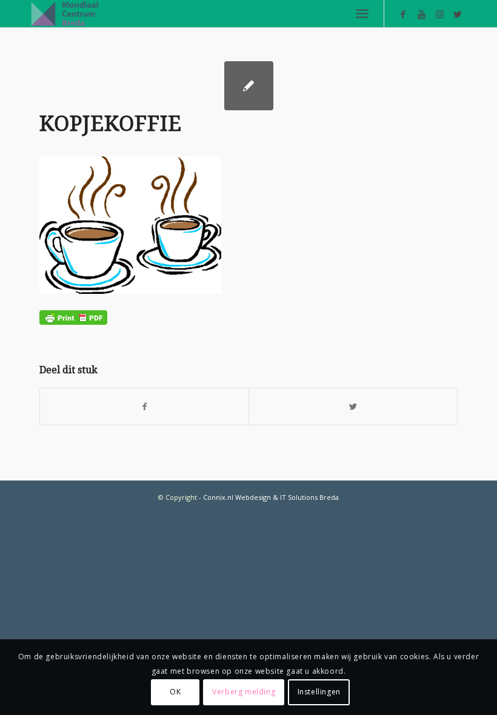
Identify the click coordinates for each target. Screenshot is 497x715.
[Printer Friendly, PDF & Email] (73, 316)
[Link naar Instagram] (439, 14)
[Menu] (362, 13)
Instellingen (319, 692)
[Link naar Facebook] (403, 14)
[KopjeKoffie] (248, 85)
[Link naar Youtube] (421, 14)
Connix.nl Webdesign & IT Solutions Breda (271, 497)
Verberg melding (243, 692)
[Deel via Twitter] (353, 406)
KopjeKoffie (110, 123)
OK (175, 692)
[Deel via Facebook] (144, 406)
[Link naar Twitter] (458, 14)
